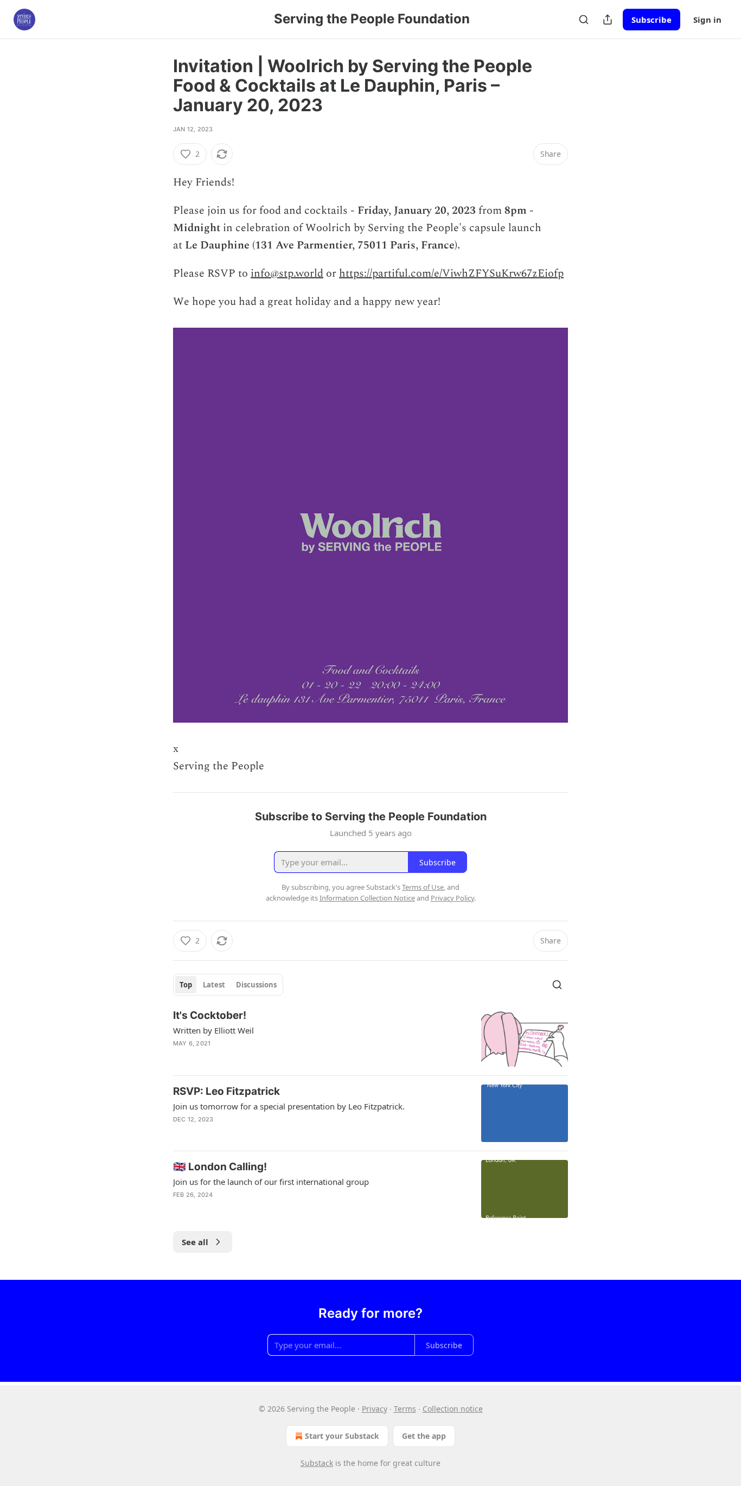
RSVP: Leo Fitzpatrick (226, 1091)
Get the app (424, 1436)
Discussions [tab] (256, 985)
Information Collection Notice (367, 898)
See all (195, 1241)
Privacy (374, 1409)
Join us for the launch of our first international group (271, 1181)
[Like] (180, 1057)
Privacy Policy (452, 898)
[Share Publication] (607, 19)
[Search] (584, 19)
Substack (317, 1463)
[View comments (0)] (274, 1057)
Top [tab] (186, 985)
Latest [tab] (214, 985)
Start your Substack (342, 1436)
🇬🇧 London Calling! (220, 1166)
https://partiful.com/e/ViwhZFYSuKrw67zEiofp (451, 273)
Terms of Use (423, 887)
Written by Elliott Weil (213, 1030)
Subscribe (651, 19)
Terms (405, 1409)
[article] (370, 1037)
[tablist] (228, 985)
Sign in (707, 19)
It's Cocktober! (209, 1015)
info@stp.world (287, 273)
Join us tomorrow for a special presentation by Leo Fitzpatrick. (289, 1106)
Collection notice (453, 1409)
